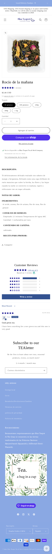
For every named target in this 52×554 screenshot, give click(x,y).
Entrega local (10, 390)
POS (30, 549)
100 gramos (24, 105)
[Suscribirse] (44, 370)
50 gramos (9, 105)
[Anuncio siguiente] (47, 3)
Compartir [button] (8, 245)
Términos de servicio (13, 407)
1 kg (16, 111)
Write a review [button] (26, 297)
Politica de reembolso (13, 418)
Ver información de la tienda (16, 157)
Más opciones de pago (26, 143)
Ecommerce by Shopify (42, 549)
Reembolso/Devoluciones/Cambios (18, 401)
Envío (7, 396)
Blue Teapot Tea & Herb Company (18, 549)
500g (6, 111)
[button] (5, 20)
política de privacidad (13, 413)
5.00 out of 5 (33, 270)
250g (37, 105)
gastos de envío (9, 96)
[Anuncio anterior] (4, 3)
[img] (8, 313)
